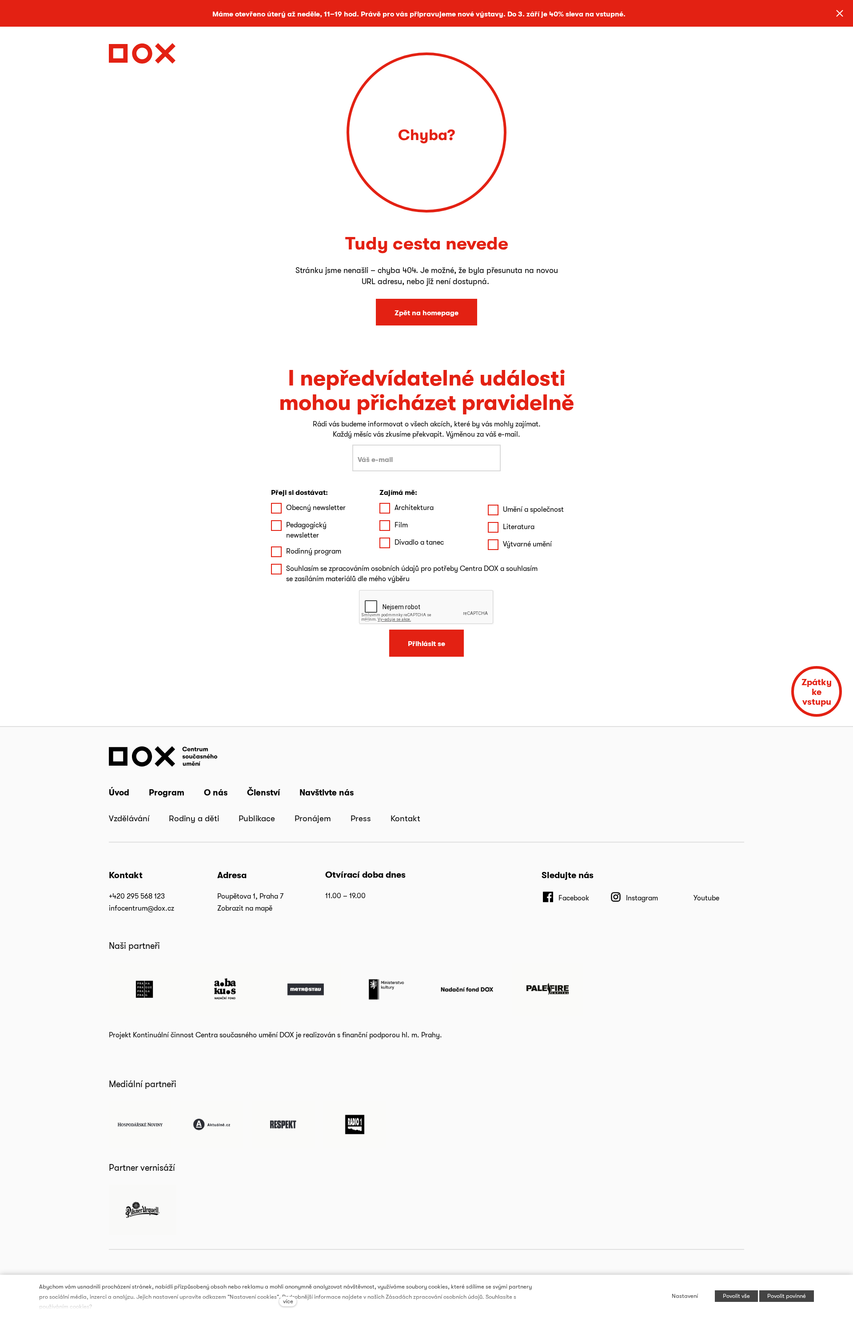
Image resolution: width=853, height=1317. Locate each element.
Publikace (257, 818)
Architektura (414, 507)
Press (361, 818)
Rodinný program (313, 551)
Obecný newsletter (316, 507)
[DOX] (142, 51)
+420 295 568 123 (137, 896)
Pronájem (313, 818)
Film (401, 525)
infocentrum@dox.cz (141, 908)
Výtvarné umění (527, 544)
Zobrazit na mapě (244, 908)
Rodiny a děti (194, 818)
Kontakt (405, 818)
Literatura (518, 526)
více (288, 1301)
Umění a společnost (533, 509)
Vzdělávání (129, 818)
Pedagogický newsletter (306, 530)
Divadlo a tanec (419, 542)
